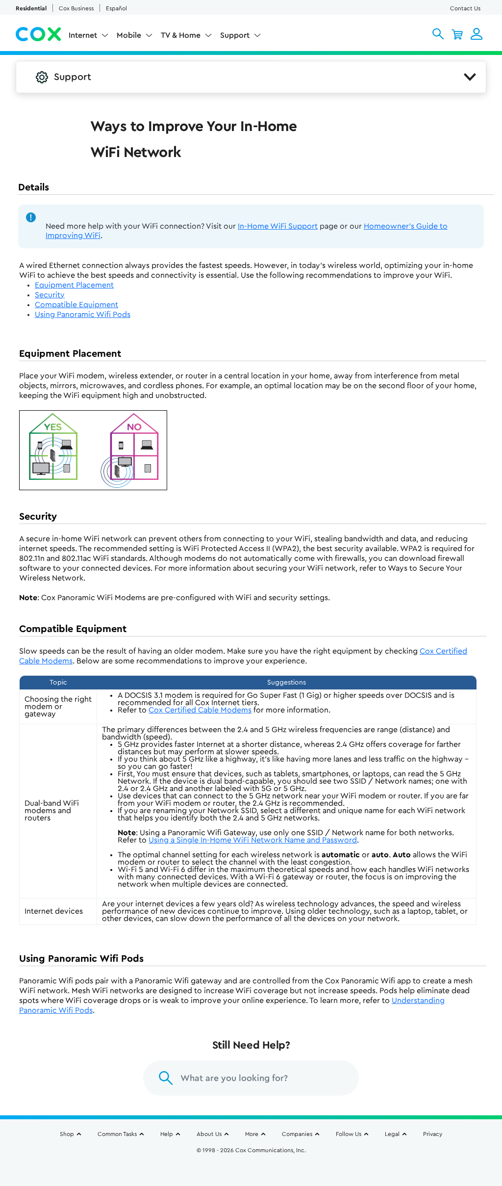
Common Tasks (117, 1134)
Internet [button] (83, 35)
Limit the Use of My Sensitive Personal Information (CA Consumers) (251, 1155)
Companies (297, 1134)
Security (50, 295)
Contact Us (465, 8)
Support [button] (235, 35)
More (251, 1134)
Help (166, 1134)
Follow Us (348, 1134)
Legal (392, 1134)
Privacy (432, 1134)
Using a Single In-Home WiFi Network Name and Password (253, 840)
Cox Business (76, 8)
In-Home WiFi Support (278, 226)
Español (116, 8)
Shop (67, 1134)
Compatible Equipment (76, 305)
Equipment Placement (74, 285)
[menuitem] (89, 37)
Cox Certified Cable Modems (200, 710)
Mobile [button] (129, 35)
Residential (31, 8)
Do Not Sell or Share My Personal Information (251, 1166)
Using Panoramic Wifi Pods (82, 314)
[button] (438, 34)
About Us (209, 1134)
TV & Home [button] (181, 35)
